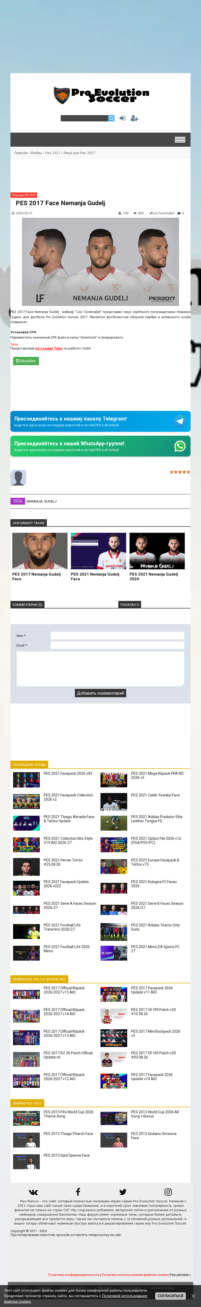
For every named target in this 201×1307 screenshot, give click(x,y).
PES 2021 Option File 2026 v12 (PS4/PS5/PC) (156, 840)
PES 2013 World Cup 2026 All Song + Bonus (155, 1114)
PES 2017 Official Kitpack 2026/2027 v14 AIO (64, 1012)
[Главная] (100, 102)
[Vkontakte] (33, 1194)
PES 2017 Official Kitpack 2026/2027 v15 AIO (64, 990)
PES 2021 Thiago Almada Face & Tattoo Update (69, 819)
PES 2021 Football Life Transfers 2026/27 (62, 927)
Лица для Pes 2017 (80, 153)
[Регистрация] (135, 119)
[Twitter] (123, 1194)
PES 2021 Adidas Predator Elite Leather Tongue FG (157, 819)
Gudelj (50, 501)
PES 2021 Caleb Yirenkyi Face (155, 795)
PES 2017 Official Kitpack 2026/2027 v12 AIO (64, 1077)
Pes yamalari (179, 1275)
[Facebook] (78, 1194)
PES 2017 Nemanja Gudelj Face (36, 576)
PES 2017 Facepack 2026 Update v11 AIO (152, 990)
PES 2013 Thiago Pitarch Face (68, 1134)
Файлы (36, 153)
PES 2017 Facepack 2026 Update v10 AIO (152, 1077)
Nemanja (34, 501)
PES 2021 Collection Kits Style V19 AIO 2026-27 (68, 840)
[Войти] (121, 119)
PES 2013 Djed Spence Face (67, 1155)
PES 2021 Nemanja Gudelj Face (95, 576)
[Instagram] (168, 1194)
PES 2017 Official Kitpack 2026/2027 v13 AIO (64, 1033)
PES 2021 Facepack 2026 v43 (68, 773)
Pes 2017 (52, 153)
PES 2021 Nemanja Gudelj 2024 (154, 576)
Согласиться (170, 1296)
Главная (20, 153)
